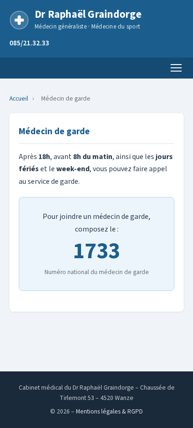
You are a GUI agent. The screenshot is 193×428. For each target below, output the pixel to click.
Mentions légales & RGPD (109, 411)
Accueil (18, 98)
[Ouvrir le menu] (176, 68)
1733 (96, 251)
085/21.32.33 (29, 43)
